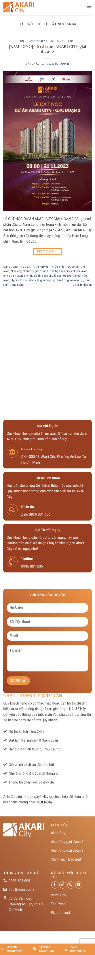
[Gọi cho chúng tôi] (70, 885)
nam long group (80, 280)
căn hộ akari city (60, 271)
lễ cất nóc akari (63, 275)
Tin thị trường (44, 41)
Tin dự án (26, 41)
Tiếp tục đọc (47, 251)
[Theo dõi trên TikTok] (62, 885)
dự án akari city (18, 275)
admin (64, 63)
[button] (89, 7)
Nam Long (62, 280)
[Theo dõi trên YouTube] (78, 885)
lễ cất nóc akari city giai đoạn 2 (34, 280)
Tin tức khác (66, 41)
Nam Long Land (13, 284)
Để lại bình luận (82, 284)
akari (6, 271)
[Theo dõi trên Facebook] (55, 885)
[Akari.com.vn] (18, 7)
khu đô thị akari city (41, 275)
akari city (16, 271)
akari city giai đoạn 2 (36, 271)
